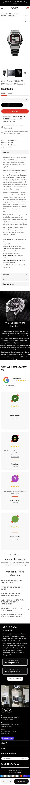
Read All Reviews (15, 555)
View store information (9, 121)
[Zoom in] (26, 21)
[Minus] (3, 99)
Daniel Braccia (15, 536)
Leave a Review (10, 385)
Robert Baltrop (15, 500)
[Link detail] (2, 764)
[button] (3, 3)
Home (2, 14)
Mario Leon (15, 464)
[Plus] (26, 99)
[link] (15, 306)
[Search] (5, 8)
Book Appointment (15, 679)
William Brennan (15, 416)
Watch (10, 147)
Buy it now (15, 111)
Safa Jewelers (12, 145)
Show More (15, 457)
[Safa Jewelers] (15, 8)
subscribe (24, 758)
